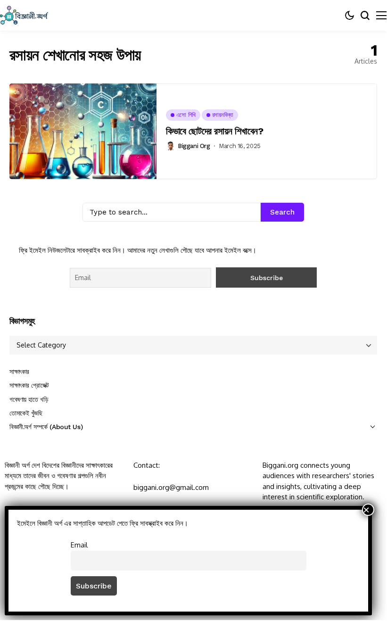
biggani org (194, 145)
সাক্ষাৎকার (19, 371)
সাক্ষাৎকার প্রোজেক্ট (29, 385)
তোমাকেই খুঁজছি (25, 413)
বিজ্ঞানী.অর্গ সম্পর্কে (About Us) (45, 427)
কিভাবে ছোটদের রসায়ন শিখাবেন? (214, 131)
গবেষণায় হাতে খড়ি (28, 399)
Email (79, 544)
